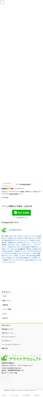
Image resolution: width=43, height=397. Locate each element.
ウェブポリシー (7, 341)
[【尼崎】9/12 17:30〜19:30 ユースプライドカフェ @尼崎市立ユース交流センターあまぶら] (21, 261)
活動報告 (5, 305)
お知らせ (5, 318)
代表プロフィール (7, 333)
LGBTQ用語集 (26, 395)
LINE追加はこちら (21, 217)
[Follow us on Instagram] (8, 378)
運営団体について (7, 329)
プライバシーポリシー (9, 337)
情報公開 (4, 348)
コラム (4, 314)
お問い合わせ (6, 325)
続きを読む (7, 198)
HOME (4, 395)
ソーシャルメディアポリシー (11, 344)
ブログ (4, 296)
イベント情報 (6, 309)
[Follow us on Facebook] (4, 378)
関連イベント (6, 300)
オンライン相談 (14, 395)
